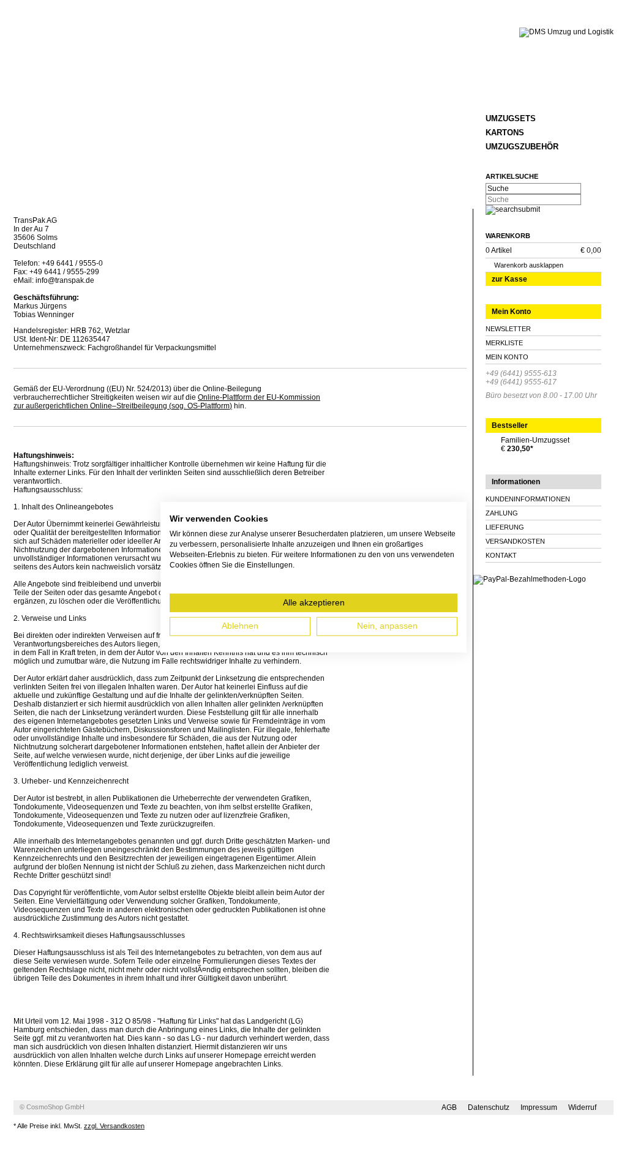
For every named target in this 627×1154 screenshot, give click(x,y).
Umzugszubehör (522, 146)
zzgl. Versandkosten (114, 1126)
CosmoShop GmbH (55, 1107)
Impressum (538, 1107)
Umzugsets (511, 118)
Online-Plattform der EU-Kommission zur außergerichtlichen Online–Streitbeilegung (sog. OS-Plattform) (166, 401)
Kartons (505, 132)
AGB (449, 1107)
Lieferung (505, 527)
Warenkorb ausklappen (528, 265)
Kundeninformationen (528, 499)
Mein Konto (507, 357)
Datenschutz (488, 1107)
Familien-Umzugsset (535, 440)
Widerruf (582, 1107)
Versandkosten (515, 541)
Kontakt (501, 555)
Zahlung (502, 513)
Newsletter (508, 328)
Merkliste (504, 343)
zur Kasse (509, 279)
